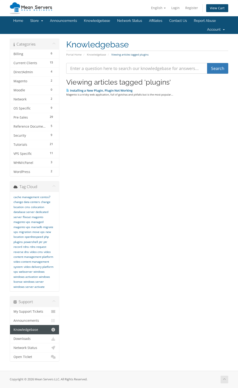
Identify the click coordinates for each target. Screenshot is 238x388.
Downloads (22, 339)
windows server (33, 282)
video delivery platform (38, 267)
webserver (26, 272)
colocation (37, 207)
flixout (27, 217)
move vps (38, 232)
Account (214, 29)
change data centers (26, 202)
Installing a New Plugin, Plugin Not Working (100, 90)
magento (37, 217)
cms (27, 207)
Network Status (129, 21)
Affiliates (155, 21)
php (46, 237)
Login (175, 8)
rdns (26, 247)
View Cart (217, 8)
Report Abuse (205, 21)
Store (35, 21)
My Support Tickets (28, 311)
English (157, 8)
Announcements (63, 21)
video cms (36, 252)
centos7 (45, 197)
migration (25, 232)
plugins (18, 242)
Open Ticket (22, 357)
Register (191, 8)
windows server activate (29, 287)
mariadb (36, 227)
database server (24, 212)
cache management (26, 197)
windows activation (25, 277)
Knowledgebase (97, 21)
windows (39, 272)
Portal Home (74, 54)
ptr (41, 242)
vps (15, 272)
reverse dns (21, 252)
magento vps (21, 222)
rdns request (38, 247)
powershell (31, 242)
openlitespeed (34, 237)
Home (18, 21)
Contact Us (178, 21)
